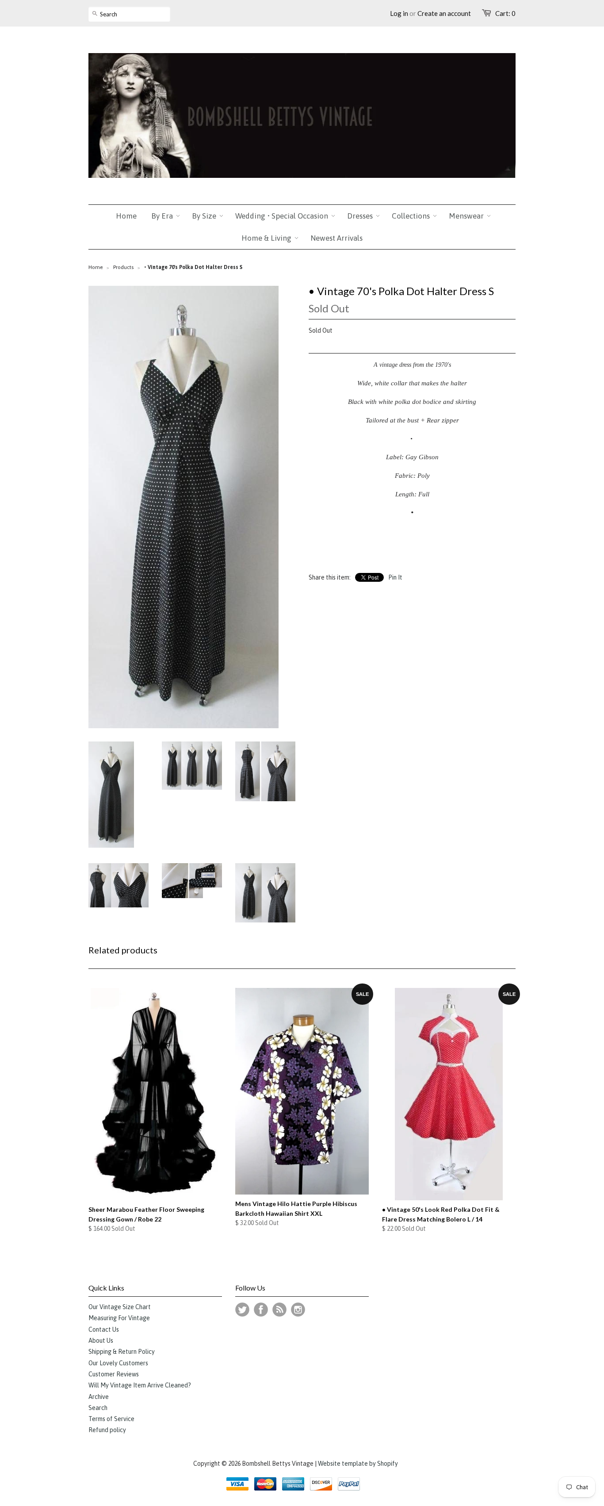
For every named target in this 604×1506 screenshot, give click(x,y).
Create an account (444, 13)
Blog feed (279, 1309)
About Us (100, 1340)
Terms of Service (111, 1418)
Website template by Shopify (358, 1463)
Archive (98, 1396)
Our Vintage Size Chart (119, 1306)
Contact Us (103, 1329)
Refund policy (107, 1429)
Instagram (298, 1309)
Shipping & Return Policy (121, 1351)
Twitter (242, 1309)
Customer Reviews (113, 1374)
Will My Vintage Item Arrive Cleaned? (139, 1385)
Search (97, 1407)
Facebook (261, 1309)
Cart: (505, 13)
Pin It (395, 577)
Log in (399, 13)
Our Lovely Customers (118, 1363)
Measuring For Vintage (119, 1318)
